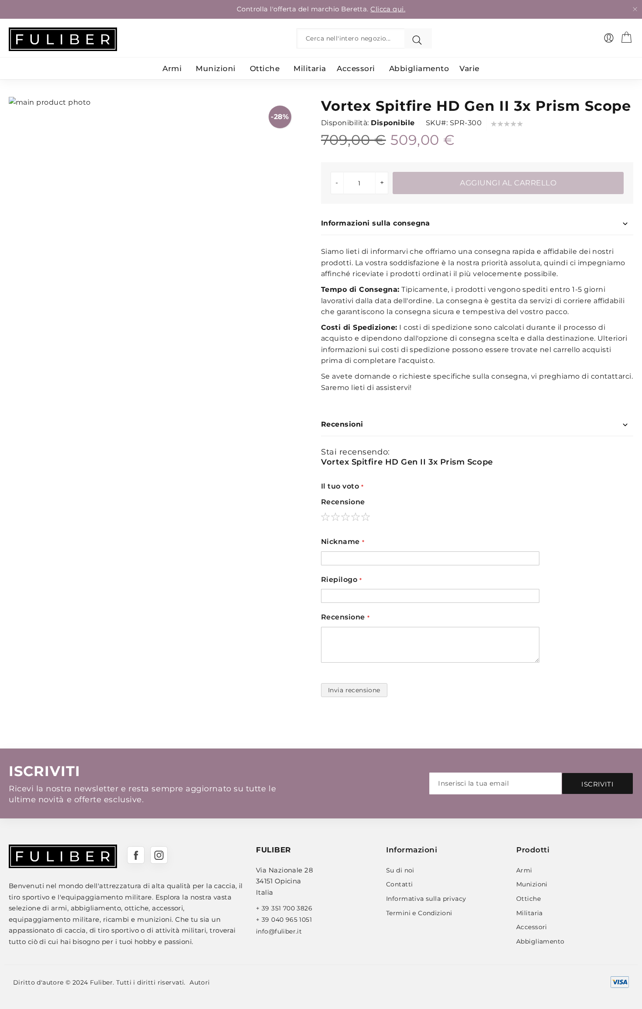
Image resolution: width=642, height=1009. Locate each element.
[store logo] (63, 39)
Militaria (529, 913)
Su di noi (400, 870)
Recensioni (342, 424)
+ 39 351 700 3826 (284, 908)
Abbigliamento (540, 941)
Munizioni (532, 884)
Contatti (399, 884)
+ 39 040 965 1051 (284, 919)
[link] (609, 38)
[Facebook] (136, 855)
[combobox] (353, 38)
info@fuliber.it (279, 931)
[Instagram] (159, 855)
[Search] (418, 38)
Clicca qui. (387, 9)
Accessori (531, 927)
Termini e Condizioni (419, 913)
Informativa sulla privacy (426, 899)
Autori (200, 982)
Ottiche (528, 899)
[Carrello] (626, 37)
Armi (524, 870)
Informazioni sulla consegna (375, 223)
